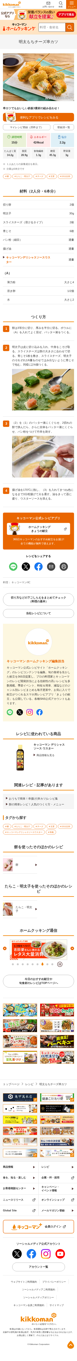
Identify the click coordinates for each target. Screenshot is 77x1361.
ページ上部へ (70, 1345)
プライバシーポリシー (54, 1281)
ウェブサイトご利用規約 (24, 1281)
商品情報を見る (45, 755)
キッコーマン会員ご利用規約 (28, 1305)
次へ (72, 948)
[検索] (69, 27)
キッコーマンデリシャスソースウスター (28, 259)
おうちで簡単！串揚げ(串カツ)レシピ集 (33, 798)
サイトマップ (57, 1305)
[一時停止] (59, 964)
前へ (5, 948)
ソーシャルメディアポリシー (38, 1297)
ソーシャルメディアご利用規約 (38, 1289)
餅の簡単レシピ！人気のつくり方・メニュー (36, 804)
